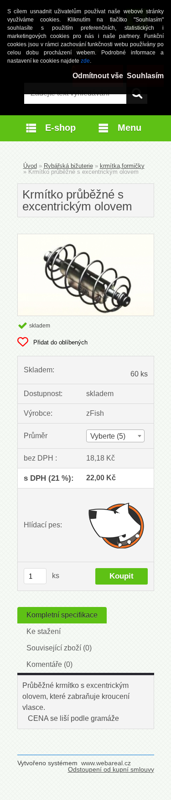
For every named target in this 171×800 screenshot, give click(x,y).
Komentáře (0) (49, 664)
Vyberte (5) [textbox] (107, 436)
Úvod (30, 165)
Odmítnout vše (98, 76)
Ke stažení (43, 631)
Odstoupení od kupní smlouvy (111, 769)
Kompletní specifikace (62, 615)
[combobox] (115, 436)
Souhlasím (145, 76)
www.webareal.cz (106, 763)
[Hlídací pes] (117, 525)
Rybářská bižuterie (68, 165)
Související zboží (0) (59, 648)
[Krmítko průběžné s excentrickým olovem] (86, 238)
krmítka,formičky (122, 165)
